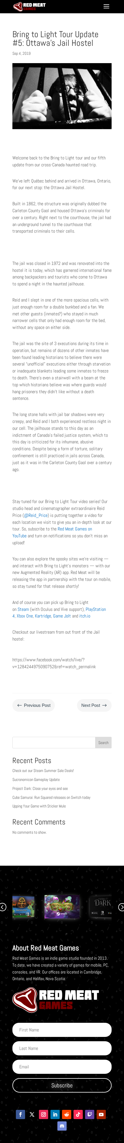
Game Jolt (62, 616)
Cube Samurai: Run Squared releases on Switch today (51, 797)
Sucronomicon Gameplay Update (36, 779)
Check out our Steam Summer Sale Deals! (43, 770)
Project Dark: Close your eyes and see (40, 788)
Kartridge (43, 616)
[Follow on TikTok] (78, 1114)
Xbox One (25, 616)
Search (103, 742)
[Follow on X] (32, 1114)
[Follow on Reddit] (66, 1114)
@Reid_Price (36, 515)
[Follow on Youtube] (101, 1114)
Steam (23, 609)
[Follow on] (62, 1126)
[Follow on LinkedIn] (55, 1114)
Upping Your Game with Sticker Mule (39, 806)
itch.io (84, 616)
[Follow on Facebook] (20, 1114)
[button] (62, 934)
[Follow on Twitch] (89, 1114)
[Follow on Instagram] (43, 1114)
